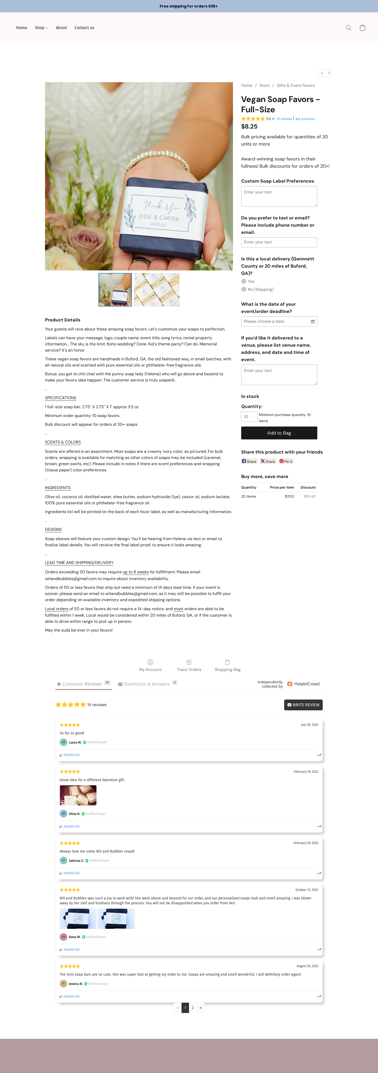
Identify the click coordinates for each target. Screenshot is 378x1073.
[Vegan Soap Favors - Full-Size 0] (115, 289)
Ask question (305, 119)
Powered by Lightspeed (189, 1059)
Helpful (69, 755)
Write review (305, 704)
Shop (40, 27)
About (61, 27)
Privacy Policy (186, 1050)
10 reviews (284, 119)
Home (21, 27)
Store (264, 85)
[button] (349, 27)
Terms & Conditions (154, 1050)
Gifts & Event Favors (296, 85)
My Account (150, 669)
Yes (251, 281)
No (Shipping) (261, 289)
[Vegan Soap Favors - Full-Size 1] (156, 289)
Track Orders (189, 669)
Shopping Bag (228, 669)
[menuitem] (322, 73)
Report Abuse (229, 1050)
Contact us (84, 27)
